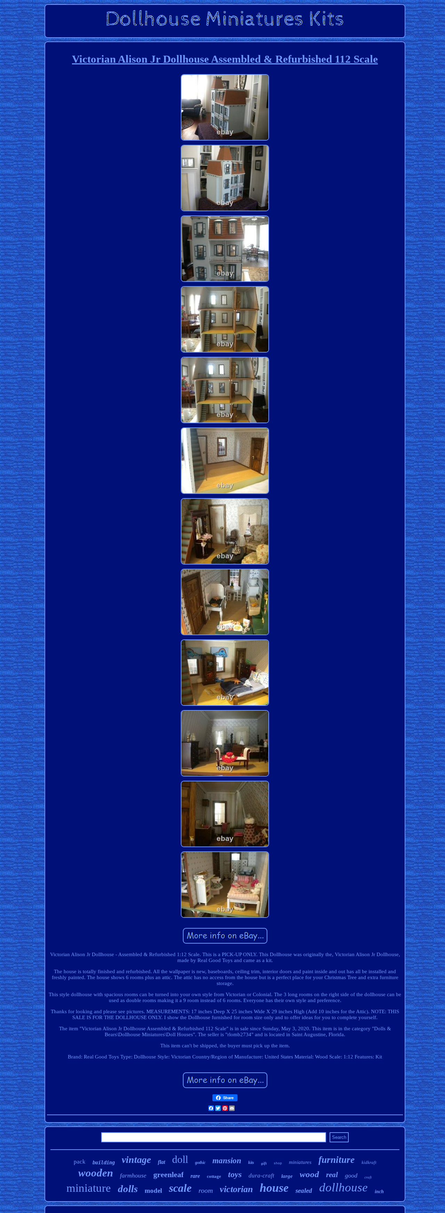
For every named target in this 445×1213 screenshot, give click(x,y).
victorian (236, 1189)
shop (278, 1163)
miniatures (300, 1162)
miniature (88, 1188)
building (103, 1162)
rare (195, 1176)
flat (161, 1162)
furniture (336, 1160)
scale (180, 1188)
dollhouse (343, 1187)
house (274, 1187)
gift (264, 1163)
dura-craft (261, 1175)
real (332, 1175)
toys (235, 1174)
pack (80, 1161)
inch (379, 1191)
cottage (214, 1176)
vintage (136, 1159)
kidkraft (369, 1162)
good (351, 1175)
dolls (128, 1188)
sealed (304, 1190)
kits (251, 1162)
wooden (95, 1173)
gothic (200, 1162)
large (287, 1176)
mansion (226, 1160)
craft (368, 1177)
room (206, 1190)
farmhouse (133, 1175)
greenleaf (168, 1174)
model (153, 1190)
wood (309, 1174)
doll (180, 1159)
